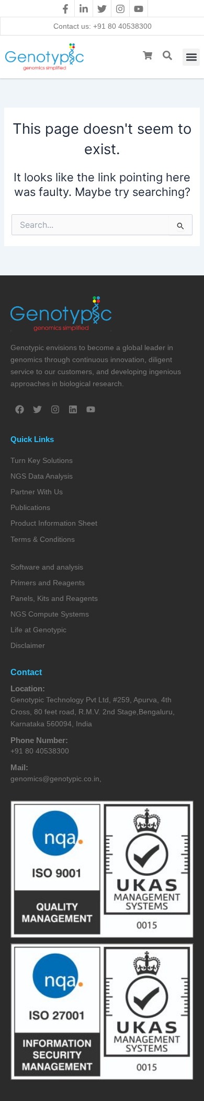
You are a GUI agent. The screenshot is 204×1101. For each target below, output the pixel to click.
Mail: (19, 767)
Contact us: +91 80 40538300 (102, 26)
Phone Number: (39, 740)
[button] (191, 57)
